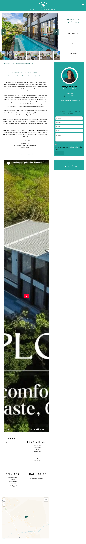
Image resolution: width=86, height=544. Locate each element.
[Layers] (46, 499)
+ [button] (4, 499)
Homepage (6, 63)
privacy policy (74, 147)
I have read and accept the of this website (68, 148)
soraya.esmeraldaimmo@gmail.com (70, 100)
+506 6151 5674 (70, 93)
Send (59, 153)
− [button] (4, 501)
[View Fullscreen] (4, 505)
